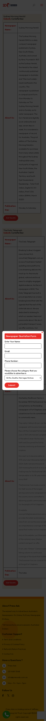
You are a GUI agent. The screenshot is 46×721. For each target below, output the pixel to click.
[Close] (42, 332)
